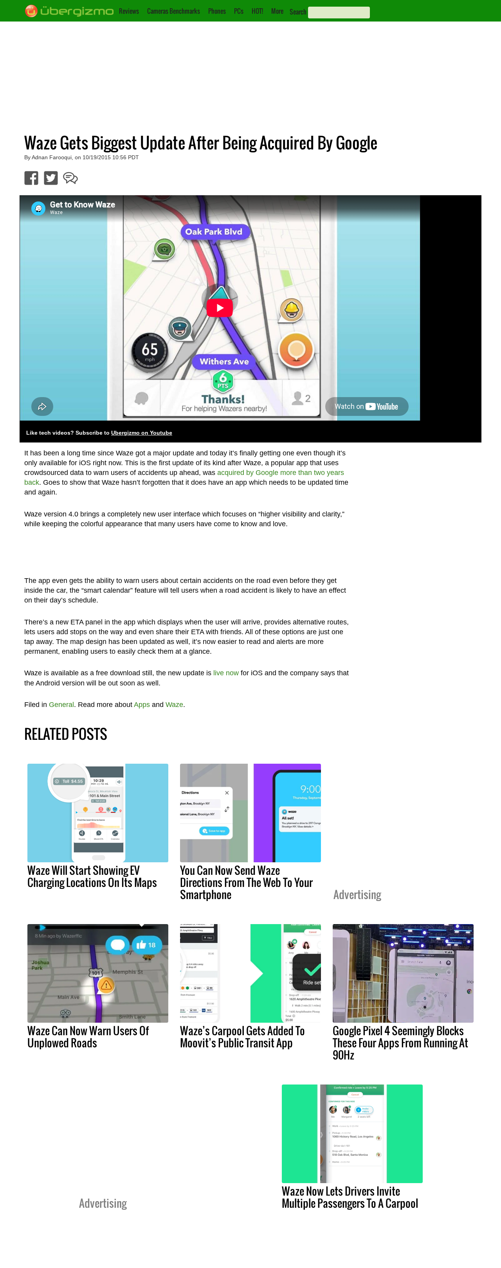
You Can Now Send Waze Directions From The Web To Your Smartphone (246, 882)
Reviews (129, 11)
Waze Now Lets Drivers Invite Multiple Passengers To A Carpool (350, 1197)
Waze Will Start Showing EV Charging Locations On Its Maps (92, 876)
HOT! (257, 11)
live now (226, 673)
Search (298, 11)
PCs (238, 11)
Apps (142, 705)
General (61, 705)
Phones (217, 11)
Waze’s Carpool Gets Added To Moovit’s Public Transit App (242, 1036)
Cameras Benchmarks (173, 11)
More (277, 11)
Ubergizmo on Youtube (141, 433)
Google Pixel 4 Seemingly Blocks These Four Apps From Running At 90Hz (400, 1043)
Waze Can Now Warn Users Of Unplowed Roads (88, 1036)
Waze (174, 705)
